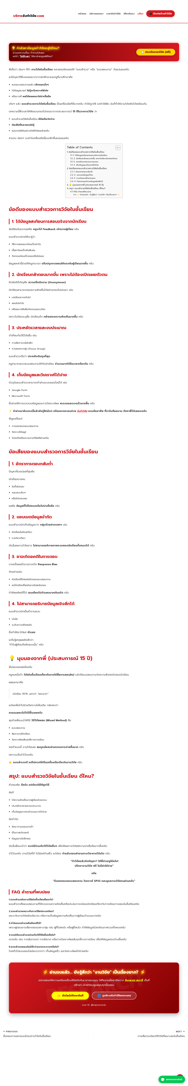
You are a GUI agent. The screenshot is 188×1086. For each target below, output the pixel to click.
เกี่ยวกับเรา (129, 13)
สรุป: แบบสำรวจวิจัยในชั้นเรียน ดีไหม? (87, 188)
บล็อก (140, 13)
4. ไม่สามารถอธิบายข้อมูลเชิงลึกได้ (88, 181)
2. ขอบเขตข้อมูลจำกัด (83, 175)
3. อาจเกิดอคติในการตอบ (84, 178)
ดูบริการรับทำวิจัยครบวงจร (114, 995)
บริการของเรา (96, 13)
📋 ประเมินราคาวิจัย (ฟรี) (156, 52)
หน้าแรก (82, 13)
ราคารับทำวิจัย (113, 13)
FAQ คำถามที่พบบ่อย (82, 191)
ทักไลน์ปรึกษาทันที (70, 995)
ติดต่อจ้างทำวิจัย (160, 13)
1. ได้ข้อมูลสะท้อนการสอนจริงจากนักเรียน (90, 155)
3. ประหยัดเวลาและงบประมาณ (85, 161)
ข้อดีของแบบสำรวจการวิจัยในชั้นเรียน (86, 152)
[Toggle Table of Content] (116, 147)
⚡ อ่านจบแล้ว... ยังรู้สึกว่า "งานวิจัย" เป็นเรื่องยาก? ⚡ (98, 194)
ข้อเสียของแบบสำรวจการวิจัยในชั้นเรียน (88, 168)
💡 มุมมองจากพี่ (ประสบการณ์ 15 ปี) (86, 184)
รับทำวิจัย (28, 15)
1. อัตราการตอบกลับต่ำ (83, 171)
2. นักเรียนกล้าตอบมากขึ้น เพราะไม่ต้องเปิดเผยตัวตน (95, 158)
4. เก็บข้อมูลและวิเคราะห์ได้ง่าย (86, 165)
